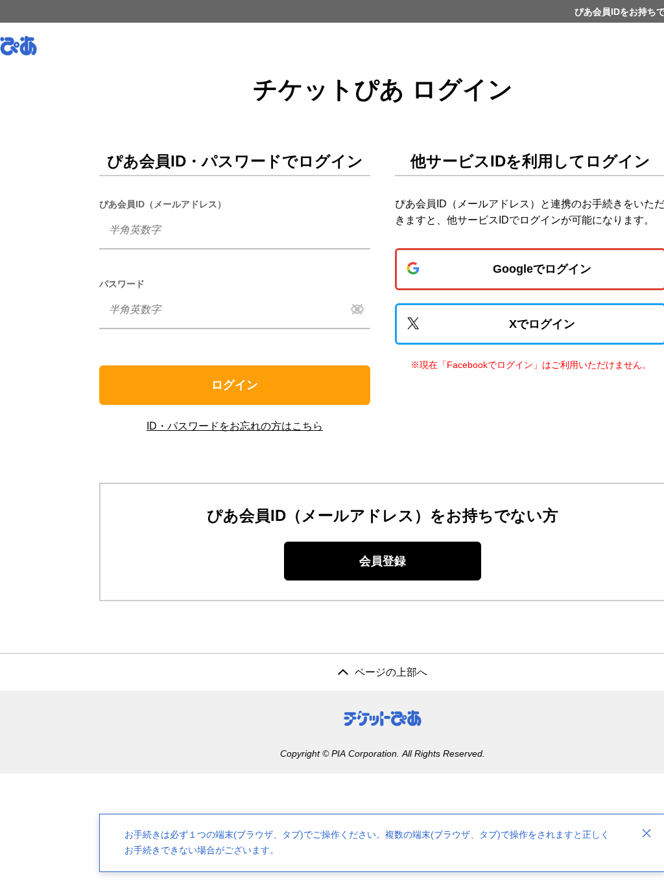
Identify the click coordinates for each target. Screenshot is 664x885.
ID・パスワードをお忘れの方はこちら (235, 425)
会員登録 (382, 561)
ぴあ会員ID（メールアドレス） (162, 204)
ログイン (234, 384)
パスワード (122, 284)
